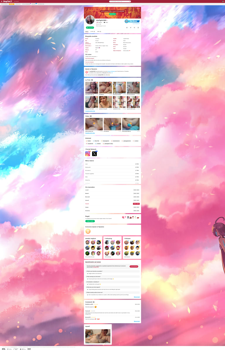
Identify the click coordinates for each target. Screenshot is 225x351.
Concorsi (33, 4)
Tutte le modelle (4, 4)
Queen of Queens (111, 71)
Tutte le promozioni (26, 4)
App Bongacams (41, 4)
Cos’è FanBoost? (136, 23)
